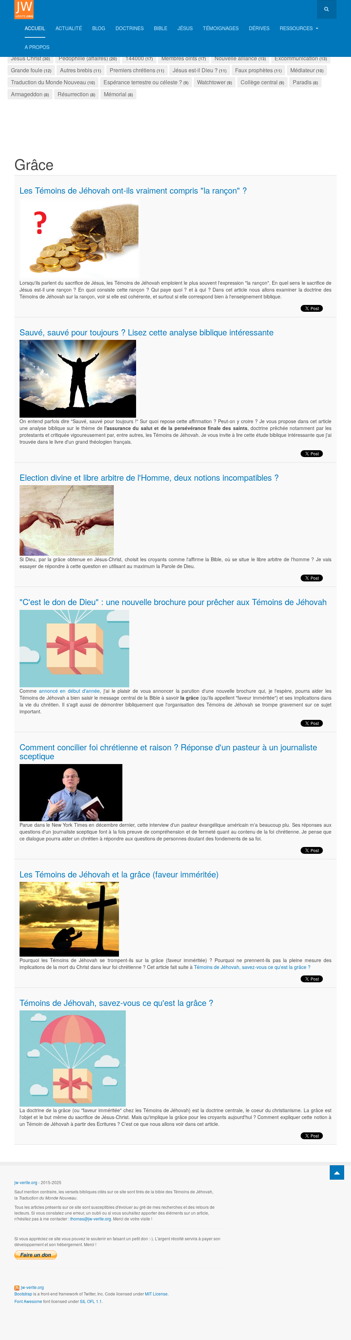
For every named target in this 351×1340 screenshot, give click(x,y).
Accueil (35, 28)
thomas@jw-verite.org (90, 1218)
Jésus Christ (26, 58)
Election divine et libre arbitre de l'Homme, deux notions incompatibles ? (149, 477)
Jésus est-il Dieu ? (195, 70)
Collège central (259, 82)
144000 (134, 58)
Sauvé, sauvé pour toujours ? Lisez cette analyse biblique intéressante (147, 332)
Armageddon (27, 94)
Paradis (302, 82)
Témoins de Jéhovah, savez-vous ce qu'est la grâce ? (252, 966)
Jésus (185, 28)
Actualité (69, 28)
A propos (37, 47)
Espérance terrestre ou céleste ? (143, 82)
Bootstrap (23, 1293)
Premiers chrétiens (132, 70)
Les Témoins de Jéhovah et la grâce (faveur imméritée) (119, 874)
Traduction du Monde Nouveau (48, 82)
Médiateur (302, 70)
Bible (160, 28)
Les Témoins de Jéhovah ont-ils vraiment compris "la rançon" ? (133, 190)
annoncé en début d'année (69, 690)
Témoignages (221, 28)
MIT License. (157, 1293)
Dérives (259, 28)
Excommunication (296, 58)
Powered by (305, 1187)
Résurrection (73, 94)
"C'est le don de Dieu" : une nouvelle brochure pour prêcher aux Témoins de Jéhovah (173, 601)
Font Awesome (28, 1301)
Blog (98, 28)
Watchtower (211, 82)
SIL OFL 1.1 (91, 1301)
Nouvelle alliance (236, 58)
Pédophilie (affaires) (83, 58)
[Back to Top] (337, 1172)
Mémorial (115, 94)
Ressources (297, 28)
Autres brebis (76, 70)
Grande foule (27, 70)
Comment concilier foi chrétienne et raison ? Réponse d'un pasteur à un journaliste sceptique (168, 751)
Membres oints (179, 58)
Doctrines (130, 28)
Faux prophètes (254, 70)
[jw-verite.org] (24, 9)
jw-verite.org (25, 1182)
